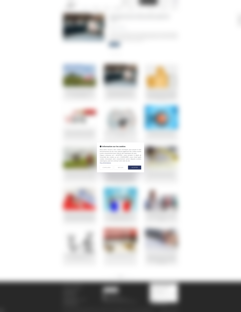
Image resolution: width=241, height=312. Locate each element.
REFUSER (120, 167)
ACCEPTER (135, 167)
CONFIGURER (106, 167)
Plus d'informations (105, 163)
